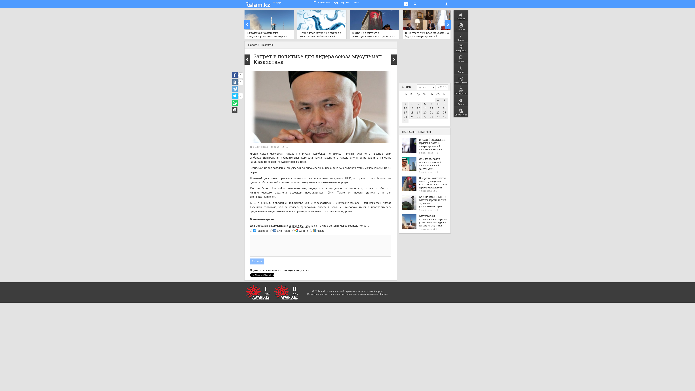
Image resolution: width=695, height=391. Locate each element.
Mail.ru (320, 230)
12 (418, 108)
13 (425, 108)
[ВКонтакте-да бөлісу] (235, 82)
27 (425, 117)
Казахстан (267, 45)
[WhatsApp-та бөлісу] (235, 103)
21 (431, 112)
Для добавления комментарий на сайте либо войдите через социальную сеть (309, 225)
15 (438, 108)
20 (425, 112)
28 (431, 117)
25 (412, 117)
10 (405, 108)
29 (438, 117)
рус (279, 2)
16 (444, 108)
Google (303, 230)
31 (405, 121)
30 (444, 117)
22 (438, 112)
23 (444, 112)
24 (405, 117)
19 (418, 112)
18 (412, 112)
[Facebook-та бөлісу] (235, 75)
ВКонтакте (283, 230)
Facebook (262, 230)
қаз (275, 2)
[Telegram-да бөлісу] (235, 89)
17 (405, 112)
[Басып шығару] (235, 110)
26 (418, 117)
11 (412, 108)
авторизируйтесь (299, 225)
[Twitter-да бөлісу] (235, 96)
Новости (253, 45)
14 (431, 108)
